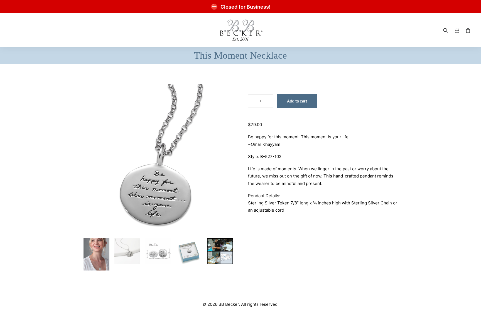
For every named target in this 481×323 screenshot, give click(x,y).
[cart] (467, 30)
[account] (457, 30)
